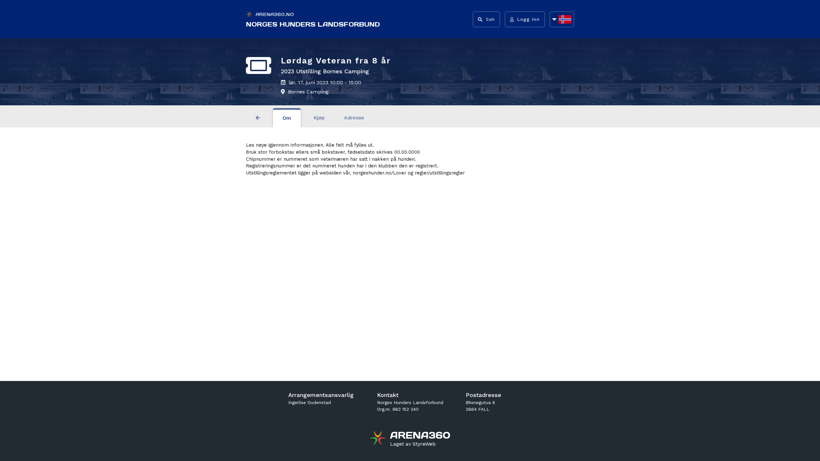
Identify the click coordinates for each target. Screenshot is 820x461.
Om (287, 118)
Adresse (354, 118)
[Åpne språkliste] (562, 19)
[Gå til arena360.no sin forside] (378, 439)
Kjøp (319, 118)
